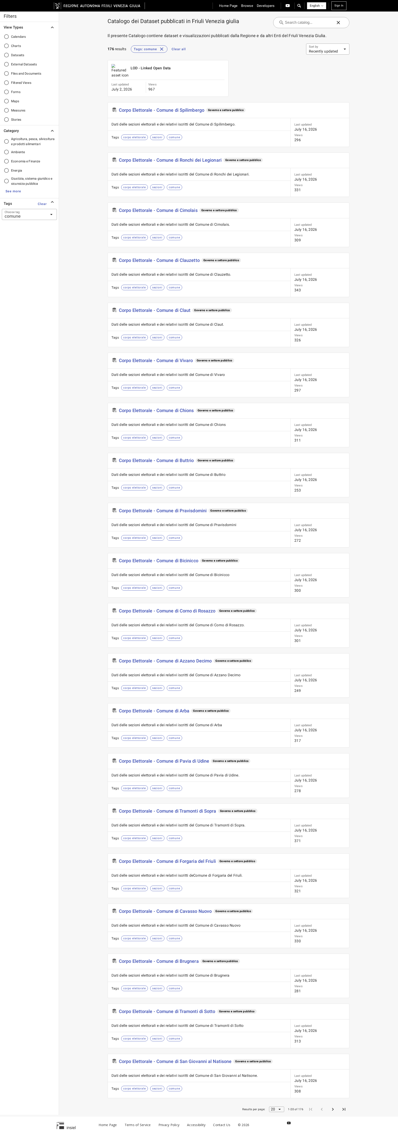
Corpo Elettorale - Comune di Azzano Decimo (165, 661)
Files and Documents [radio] (26, 73)
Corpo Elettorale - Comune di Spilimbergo (161, 110)
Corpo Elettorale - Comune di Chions (156, 410)
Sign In (338, 5)
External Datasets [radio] (24, 64)
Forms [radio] (15, 92)
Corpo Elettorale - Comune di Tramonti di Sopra (167, 811)
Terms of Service (138, 1125)
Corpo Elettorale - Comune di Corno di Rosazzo (167, 611)
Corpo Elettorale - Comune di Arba (154, 711)
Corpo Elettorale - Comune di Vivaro (156, 360)
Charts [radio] (16, 46)
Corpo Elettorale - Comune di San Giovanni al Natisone (175, 1061)
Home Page (108, 1125)
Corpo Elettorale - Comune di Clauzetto (159, 260)
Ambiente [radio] (18, 152)
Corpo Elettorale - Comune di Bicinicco (158, 560)
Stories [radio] (16, 119)
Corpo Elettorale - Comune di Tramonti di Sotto (167, 1011)
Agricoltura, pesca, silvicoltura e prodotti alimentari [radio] (33, 141)
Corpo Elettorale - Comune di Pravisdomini (163, 510)
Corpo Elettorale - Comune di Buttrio (156, 460)
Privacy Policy (169, 1125)
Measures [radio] (18, 110)
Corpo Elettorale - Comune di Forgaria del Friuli (167, 861)
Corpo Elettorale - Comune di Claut (154, 310)
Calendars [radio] (18, 36)
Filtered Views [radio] (21, 83)
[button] (299, 6)
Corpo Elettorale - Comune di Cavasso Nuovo (165, 911)
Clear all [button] (179, 49)
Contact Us (221, 1125)
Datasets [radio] (17, 55)
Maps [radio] (15, 101)
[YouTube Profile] (288, 5)
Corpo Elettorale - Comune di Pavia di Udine (164, 761)
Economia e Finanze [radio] (25, 161)
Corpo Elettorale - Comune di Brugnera (159, 961)
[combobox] (24, 214)
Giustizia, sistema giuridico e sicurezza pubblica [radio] (31, 181)
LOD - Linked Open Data (151, 68)
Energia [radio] (16, 170)
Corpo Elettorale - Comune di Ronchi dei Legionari (170, 160)
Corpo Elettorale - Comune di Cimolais (158, 210)
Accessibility (196, 1125)
